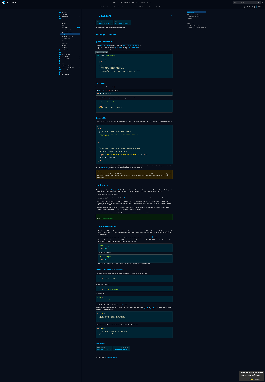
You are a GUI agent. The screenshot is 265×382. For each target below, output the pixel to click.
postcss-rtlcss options (107, 218)
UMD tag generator (133, 166)
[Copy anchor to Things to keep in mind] (118, 226)
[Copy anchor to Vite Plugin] (105, 83)
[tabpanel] (134, 93)
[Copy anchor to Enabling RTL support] (117, 34)
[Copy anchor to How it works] (108, 185)
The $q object (153, 237)
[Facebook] (254, 7)
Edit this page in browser (111, 357)
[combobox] (246, 2)
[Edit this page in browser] (171, 15)
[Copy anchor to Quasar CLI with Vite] (113, 42)
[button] (69, 17)
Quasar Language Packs (114, 190)
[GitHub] (245, 7)
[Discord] (247, 7)
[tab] (99, 90)
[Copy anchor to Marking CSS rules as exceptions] (124, 270)
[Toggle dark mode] (262, 2)
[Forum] (250, 7)
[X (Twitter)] (252, 7)
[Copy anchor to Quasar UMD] (107, 118)
